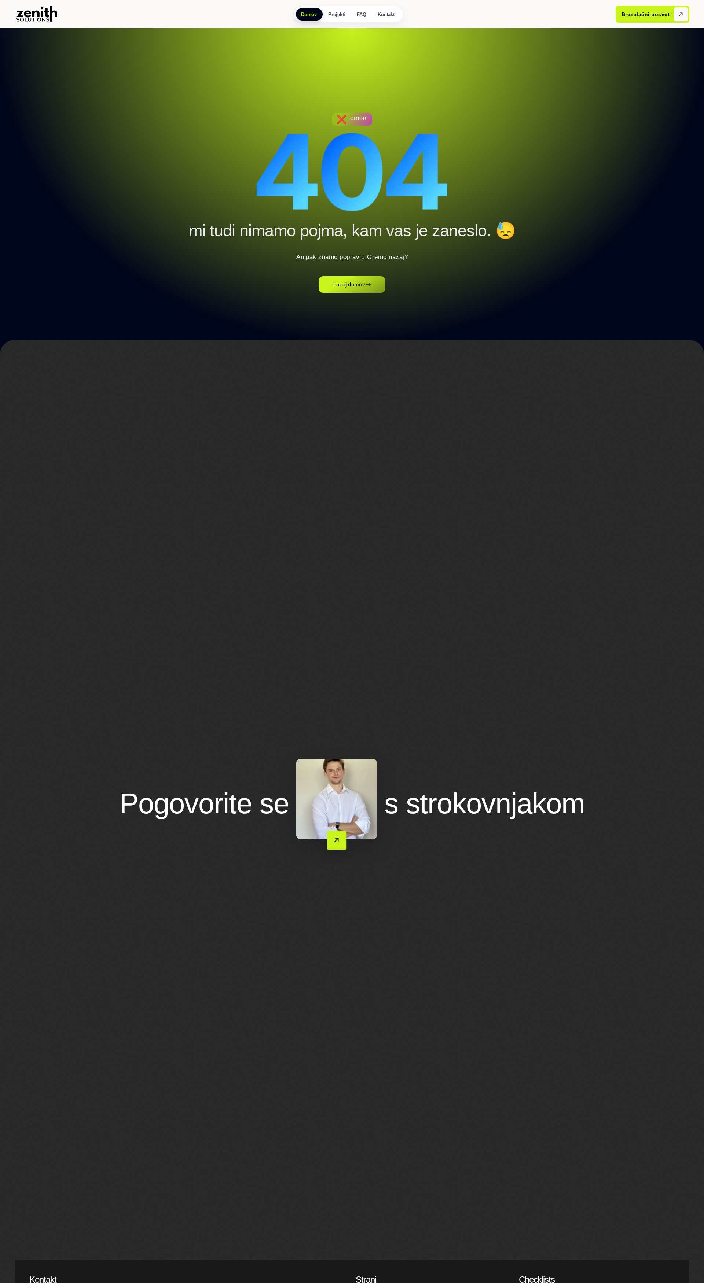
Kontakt (386, 14)
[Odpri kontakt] (336, 799)
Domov (309, 14)
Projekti (337, 14)
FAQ (361, 14)
